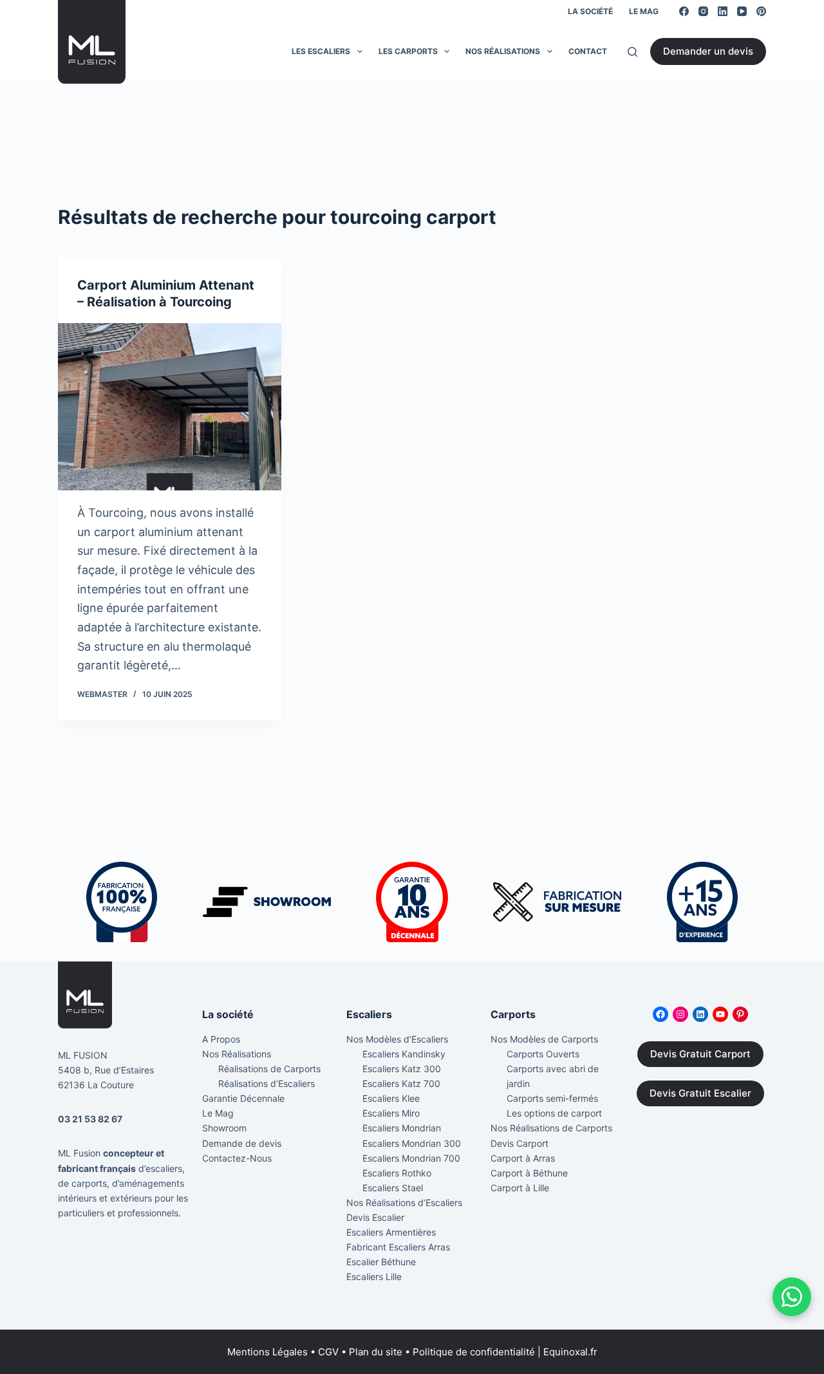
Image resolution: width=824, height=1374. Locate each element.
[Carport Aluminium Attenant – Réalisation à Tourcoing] (169, 406)
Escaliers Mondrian (401, 1127)
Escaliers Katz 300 (401, 1068)
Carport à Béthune (529, 1172)
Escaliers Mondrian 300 (411, 1143)
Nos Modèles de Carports (544, 1039)
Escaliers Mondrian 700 (411, 1158)
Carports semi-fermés (552, 1098)
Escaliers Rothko (396, 1172)
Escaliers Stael (392, 1187)
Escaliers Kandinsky (403, 1053)
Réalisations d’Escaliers (266, 1083)
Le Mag (644, 11)
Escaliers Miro (391, 1113)
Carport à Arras (523, 1158)
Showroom (224, 1127)
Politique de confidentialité (474, 1352)
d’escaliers (160, 1168)
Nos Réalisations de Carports (551, 1127)
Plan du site (375, 1352)
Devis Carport (519, 1143)
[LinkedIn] (722, 11)
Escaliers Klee (391, 1098)
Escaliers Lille (374, 1276)
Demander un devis (708, 51)
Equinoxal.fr (570, 1352)
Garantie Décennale (243, 1098)
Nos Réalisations (502, 51)
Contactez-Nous (237, 1158)
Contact (587, 51)
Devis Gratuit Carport (700, 1054)
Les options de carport (554, 1113)
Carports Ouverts (543, 1053)
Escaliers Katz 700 (401, 1083)
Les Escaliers (321, 51)
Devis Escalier (375, 1217)
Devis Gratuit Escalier (700, 1093)
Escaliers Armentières (391, 1232)
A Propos (221, 1039)
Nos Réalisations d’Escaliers (404, 1202)
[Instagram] (703, 11)
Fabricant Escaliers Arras (398, 1246)
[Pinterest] (761, 11)
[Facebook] (684, 11)
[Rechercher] (632, 52)
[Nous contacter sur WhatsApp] (791, 1296)
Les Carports (408, 51)
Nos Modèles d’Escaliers (397, 1039)
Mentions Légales (267, 1352)
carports (89, 1183)
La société (590, 11)
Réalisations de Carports (269, 1068)
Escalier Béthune (381, 1261)
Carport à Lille (520, 1187)
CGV (328, 1352)
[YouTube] (742, 11)
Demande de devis (241, 1143)
